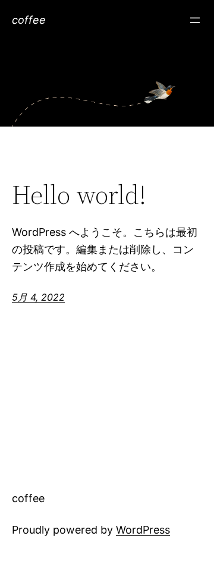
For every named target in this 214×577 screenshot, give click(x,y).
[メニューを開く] (195, 20)
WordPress (143, 530)
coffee (29, 20)
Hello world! (79, 195)
